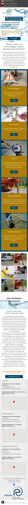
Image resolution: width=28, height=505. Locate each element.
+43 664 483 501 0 (10, 1)
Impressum (5, 478)
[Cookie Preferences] (2, 502)
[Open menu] (25, 12)
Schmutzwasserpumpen (14, 482)
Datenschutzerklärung (14, 478)
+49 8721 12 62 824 (12, 6)
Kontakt (23, 478)
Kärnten (18, 480)
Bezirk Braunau (11, 480)
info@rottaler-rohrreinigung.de (13, 388)
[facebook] (14, 485)
